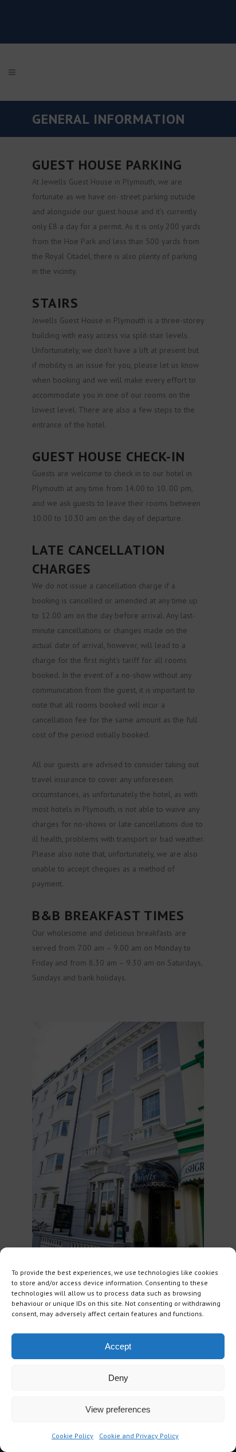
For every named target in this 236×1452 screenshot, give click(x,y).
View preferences (118, 1409)
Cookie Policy (72, 1435)
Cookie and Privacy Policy (139, 1435)
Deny (118, 1378)
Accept (118, 1346)
